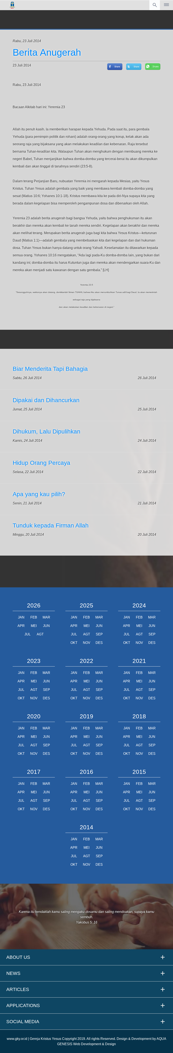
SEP (99, 634)
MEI (34, 626)
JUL (27, 634)
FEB (33, 617)
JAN (21, 617)
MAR (46, 617)
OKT (73, 642)
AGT (40, 634)
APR (21, 626)
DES (99, 642)
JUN (46, 626)
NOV (86, 642)
